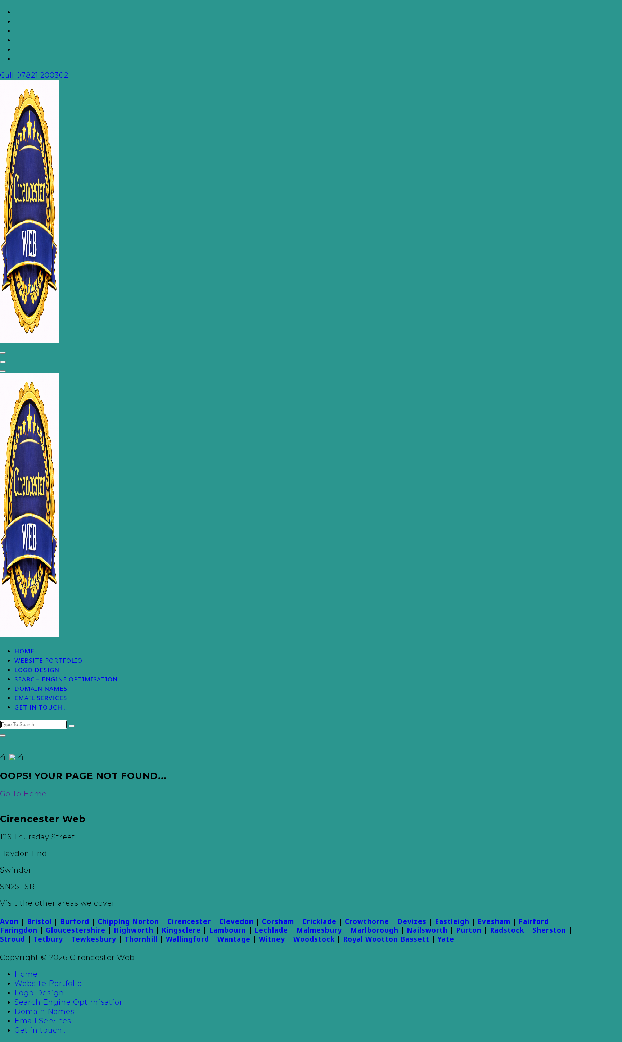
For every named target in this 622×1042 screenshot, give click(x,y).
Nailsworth (427, 930)
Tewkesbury (93, 939)
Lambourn (227, 930)
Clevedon (236, 921)
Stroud (12, 939)
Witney (272, 939)
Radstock (507, 930)
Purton (469, 930)
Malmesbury (319, 930)
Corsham (278, 921)
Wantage (234, 939)
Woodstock (314, 939)
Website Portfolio (48, 660)
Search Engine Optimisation (66, 679)
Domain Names (40, 688)
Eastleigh (452, 921)
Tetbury (48, 939)
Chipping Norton (128, 921)
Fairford (534, 921)
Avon (9, 921)
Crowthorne (367, 921)
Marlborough (374, 930)
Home (24, 651)
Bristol (39, 921)
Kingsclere (181, 930)
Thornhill (141, 939)
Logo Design (36, 670)
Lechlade (271, 930)
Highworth (133, 930)
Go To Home (23, 793)
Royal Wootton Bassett (386, 939)
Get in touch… (41, 707)
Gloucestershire (75, 930)
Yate (446, 939)
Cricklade (319, 921)
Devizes (412, 921)
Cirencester (189, 921)
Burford (74, 921)
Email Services (40, 698)
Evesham (494, 921)
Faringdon (18, 930)
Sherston (549, 930)
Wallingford (187, 939)
